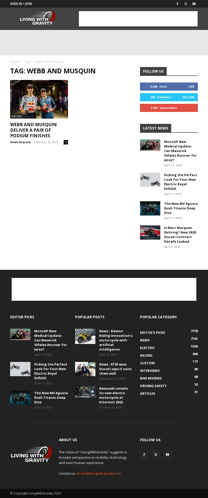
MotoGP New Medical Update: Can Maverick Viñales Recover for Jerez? (180, 150)
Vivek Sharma (20, 142)
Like (191, 86)
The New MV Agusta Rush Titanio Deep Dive (181, 208)
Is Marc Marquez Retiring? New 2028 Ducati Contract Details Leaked (180, 234)
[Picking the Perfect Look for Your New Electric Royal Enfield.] (150, 180)
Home (14, 62)
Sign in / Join (21, 4)
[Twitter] (185, 4)
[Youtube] (194, 4)
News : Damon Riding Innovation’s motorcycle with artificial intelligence (115, 340)
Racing (17, 116)
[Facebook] (177, 4)
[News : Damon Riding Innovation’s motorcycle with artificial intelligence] (85, 336)
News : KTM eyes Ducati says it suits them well (115, 369)
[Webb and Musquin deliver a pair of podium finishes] (39, 99)
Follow (188, 97)
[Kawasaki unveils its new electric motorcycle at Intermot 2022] (85, 391)
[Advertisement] (138, 18)
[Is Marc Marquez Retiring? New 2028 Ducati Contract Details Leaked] (150, 232)
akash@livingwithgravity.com (99, 473)
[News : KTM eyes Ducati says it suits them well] (85, 369)
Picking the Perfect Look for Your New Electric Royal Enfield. (180, 182)
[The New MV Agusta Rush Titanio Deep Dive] (150, 208)
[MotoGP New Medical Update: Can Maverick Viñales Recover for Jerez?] (150, 145)
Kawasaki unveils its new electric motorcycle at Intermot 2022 (113, 395)
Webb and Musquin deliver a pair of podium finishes (33, 130)
